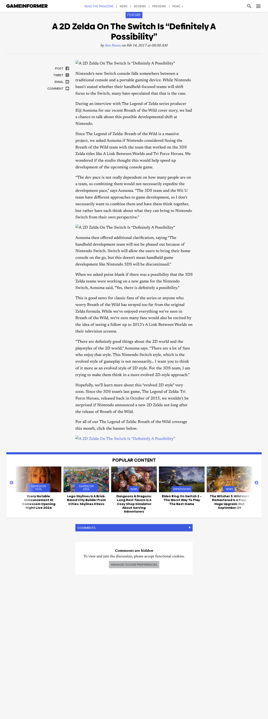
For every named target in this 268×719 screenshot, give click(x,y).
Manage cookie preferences (134, 564)
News (124, 6)
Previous (11, 483)
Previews (159, 6)
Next (256, 483)
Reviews (140, 6)
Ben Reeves (113, 46)
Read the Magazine (99, 6)
